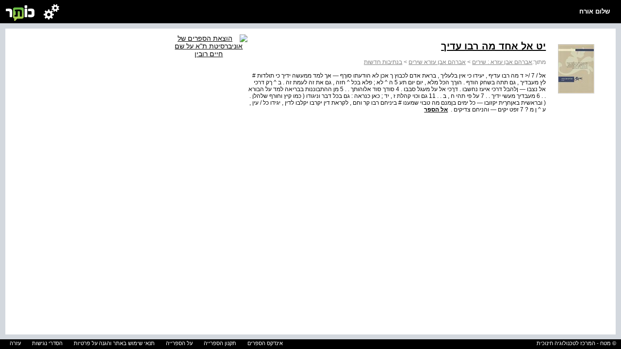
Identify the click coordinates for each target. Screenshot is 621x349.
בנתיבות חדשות (383, 62)
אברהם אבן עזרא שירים (437, 62)
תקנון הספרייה (220, 343)
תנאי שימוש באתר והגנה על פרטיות (114, 343)
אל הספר (436, 109)
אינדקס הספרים (265, 343)
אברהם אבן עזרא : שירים (502, 62)
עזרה (15, 343)
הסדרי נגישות (47, 343)
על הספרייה (179, 343)
